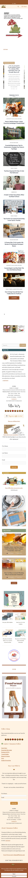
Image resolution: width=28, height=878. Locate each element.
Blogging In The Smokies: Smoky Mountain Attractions (20, 640)
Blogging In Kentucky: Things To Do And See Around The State (7, 640)
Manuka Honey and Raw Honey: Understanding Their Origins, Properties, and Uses (14, 548)
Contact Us (14, 399)
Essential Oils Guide (6, 750)
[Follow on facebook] (15, 411)
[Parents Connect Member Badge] (14, 661)
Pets (2, 758)
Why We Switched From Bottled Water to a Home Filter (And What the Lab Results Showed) (14, 69)
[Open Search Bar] (18, 7)
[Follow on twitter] (18, 411)
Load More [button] (14, 297)
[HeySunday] (14, 526)
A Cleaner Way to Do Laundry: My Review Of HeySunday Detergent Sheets (14, 244)
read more (5, 380)
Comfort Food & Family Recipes (14, 118)
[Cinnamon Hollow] (3, 7)
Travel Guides (5, 754)
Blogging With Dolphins (7, 622)
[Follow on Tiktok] (8, 411)
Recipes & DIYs (5, 752)
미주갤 (14, 669)
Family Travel (14, 168)
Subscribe (14, 467)
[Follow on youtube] (13, 411)
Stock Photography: (14, 855)
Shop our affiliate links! (14, 421)
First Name (5, 446)
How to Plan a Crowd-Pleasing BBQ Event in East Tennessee (14, 573)
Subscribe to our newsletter (10, 434)
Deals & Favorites (6, 760)
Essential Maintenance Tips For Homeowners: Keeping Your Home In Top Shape (14, 147)
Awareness (14, 192)
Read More (13, 88)
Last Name (5, 453)
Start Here (4, 748)
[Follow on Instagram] (6, 411)
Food (5, 535)
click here (5, 49)
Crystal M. (12, 553)
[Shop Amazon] (22, 411)
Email (3, 460)
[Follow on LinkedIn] (20, 411)
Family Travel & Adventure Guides (14, 289)
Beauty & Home (5, 756)
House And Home (14, 142)
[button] (6, 328)
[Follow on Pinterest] (10, 411)
